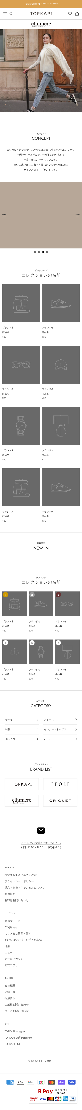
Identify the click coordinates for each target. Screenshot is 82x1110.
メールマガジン (14, 959)
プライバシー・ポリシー (19, 881)
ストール (49, 720)
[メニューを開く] (5, 13)
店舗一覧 (10, 992)
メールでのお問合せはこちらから (41, 843)
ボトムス (10, 739)
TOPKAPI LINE (13, 1044)
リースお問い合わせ (17, 1011)
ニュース (10, 952)
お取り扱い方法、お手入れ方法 (23, 940)
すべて (9, 720)
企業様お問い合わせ (17, 1004)
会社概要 (10, 985)
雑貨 (7, 729)
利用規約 (10, 894)
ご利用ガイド (13, 927)
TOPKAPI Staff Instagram (18, 1038)
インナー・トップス (55, 729)
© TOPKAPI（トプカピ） (41, 1061)
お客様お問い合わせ (17, 900)
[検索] (11, 13)
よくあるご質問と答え (18, 933)
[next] (77, 70)
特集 (7, 946)
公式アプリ (11, 965)
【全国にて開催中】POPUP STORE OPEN (41, 3)
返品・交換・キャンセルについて (25, 887)
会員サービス (13, 921)
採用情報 (10, 998)
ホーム (47, 739)
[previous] (4, 70)
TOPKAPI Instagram (15, 1031)
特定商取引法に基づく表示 (21, 875)
